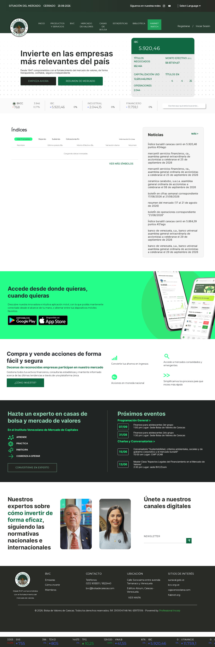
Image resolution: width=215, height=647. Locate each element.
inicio (41, 23)
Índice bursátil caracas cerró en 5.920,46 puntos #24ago (172, 146)
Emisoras (50, 580)
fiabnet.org (174, 595)
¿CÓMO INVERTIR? (25, 382)
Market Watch (154, 25)
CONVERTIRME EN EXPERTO (32, 467)
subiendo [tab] (56, 139)
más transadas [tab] (23, 139)
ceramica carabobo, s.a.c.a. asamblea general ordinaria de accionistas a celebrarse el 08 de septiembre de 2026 (172, 184)
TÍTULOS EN (172, 74)
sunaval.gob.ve (176, 580)
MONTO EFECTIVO (178, 58)
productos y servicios (58, 25)
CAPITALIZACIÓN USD (147, 74)
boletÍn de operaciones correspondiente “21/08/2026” (172, 213)
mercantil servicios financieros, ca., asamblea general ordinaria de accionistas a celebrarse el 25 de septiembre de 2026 (173, 171)
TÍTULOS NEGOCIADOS (142, 60)
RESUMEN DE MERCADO (80, 81)
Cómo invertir (52, 584)
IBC (136, 42)
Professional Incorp (169, 610)
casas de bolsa (103, 26)
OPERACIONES (143, 85)
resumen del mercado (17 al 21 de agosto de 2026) (172, 204)
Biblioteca (139, 23)
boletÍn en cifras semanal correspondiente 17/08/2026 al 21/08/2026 (173, 195)
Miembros (50, 589)
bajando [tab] (42, 139)
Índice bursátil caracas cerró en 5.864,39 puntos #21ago (172, 223)
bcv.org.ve (173, 584)
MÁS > (194, 133)
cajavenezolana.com (179, 589)
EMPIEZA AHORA (38, 81)
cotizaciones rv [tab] (72, 139)
